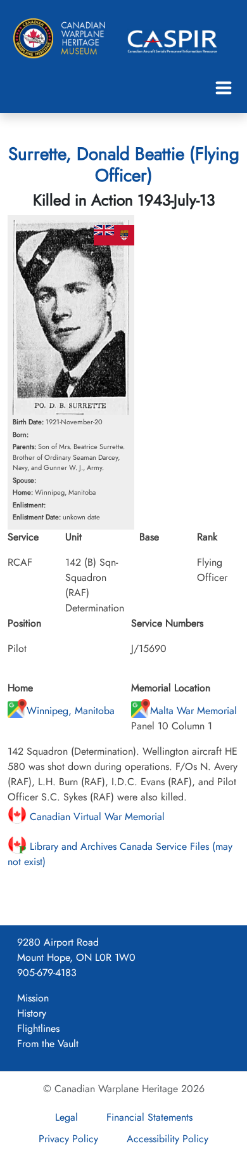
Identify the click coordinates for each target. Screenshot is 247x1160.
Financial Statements (149, 1117)
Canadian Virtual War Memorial (96, 816)
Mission (33, 998)
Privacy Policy (68, 1138)
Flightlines (38, 1028)
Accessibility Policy (167, 1138)
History (31, 1013)
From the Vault (48, 1043)
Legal (66, 1117)
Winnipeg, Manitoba (71, 710)
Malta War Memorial (193, 710)
